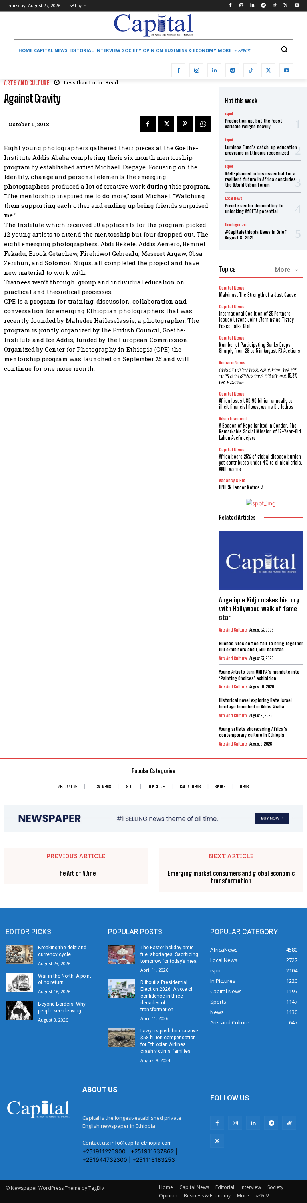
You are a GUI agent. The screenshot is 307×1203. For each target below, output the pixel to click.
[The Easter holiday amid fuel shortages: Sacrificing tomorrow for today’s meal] (121, 954)
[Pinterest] (185, 124)
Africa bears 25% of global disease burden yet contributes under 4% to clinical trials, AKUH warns (260, 462)
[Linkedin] (252, 5)
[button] (284, 49)
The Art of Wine (76, 873)
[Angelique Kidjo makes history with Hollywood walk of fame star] (261, 560)
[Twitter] (285, 5)
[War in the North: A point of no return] (19, 982)
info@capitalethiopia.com (141, 1142)
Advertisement (233, 418)
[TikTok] (274, 5)
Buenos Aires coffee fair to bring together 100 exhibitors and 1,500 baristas (261, 646)
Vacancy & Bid (232, 480)
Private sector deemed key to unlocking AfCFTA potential (254, 208)
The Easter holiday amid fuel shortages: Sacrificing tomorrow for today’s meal (169, 954)
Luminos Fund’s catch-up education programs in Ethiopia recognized (261, 150)
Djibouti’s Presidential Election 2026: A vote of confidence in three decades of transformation (166, 996)
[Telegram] (263, 5)
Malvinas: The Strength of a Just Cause (257, 295)
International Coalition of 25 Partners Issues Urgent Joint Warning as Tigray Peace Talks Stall (256, 319)
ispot (229, 113)
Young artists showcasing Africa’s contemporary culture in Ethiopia (253, 732)
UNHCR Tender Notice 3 (241, 487)
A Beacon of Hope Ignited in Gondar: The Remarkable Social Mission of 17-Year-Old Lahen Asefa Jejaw (260, 431)
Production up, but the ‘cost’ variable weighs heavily (254, 123)
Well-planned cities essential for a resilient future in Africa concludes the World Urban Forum (260, 179)
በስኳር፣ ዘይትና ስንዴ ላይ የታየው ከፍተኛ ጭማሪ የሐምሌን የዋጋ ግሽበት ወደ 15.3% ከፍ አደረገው (258, 375)
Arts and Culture (26, 83)
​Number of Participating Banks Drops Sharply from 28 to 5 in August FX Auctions (259, 348)
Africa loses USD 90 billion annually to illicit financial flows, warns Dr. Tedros (256, 404)
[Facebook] (230, 5)
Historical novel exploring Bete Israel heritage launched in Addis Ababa (255, 703)
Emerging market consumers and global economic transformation (231, 877)
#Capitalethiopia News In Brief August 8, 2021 (256, 235)
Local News (233, 198)
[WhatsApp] (203, 124)
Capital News (232, 288)
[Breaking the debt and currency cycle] (19, 954)
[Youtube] (296, 5)
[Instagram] (241, 5)
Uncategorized (236, 225)
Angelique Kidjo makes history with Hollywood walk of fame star (259, 609)
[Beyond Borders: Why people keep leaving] (19, 1010)
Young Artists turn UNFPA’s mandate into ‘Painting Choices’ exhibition (259, 675)
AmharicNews (232, 362)
